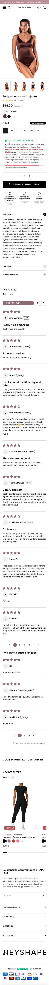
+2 (22, 841)
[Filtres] (37, 303)
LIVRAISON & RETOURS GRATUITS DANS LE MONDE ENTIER (24, 2)
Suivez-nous (9, 935)
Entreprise (8, 926)
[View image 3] (24, 86)
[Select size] (35, 827)
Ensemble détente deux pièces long (19, 837)
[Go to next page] (39, 645)
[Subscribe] (43, 895)
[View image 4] (33, 86)
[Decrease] (19, 176)
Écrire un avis (12, 303)
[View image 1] (6, 86)
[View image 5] (42, 86)
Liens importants (11, 907)
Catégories (8, 917)
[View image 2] (15, 86)
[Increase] (29, 176)
